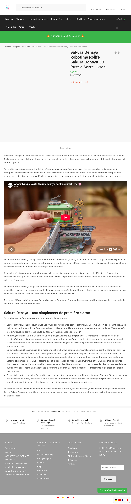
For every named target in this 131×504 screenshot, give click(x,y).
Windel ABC (42, 474)
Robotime (26, 46)
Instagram (73, 452)
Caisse (122, 10)
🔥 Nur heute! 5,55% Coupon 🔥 (65, 36)
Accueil (8, 46)
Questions (110, 10)
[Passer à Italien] (127, 499)
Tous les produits (93, 411)
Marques (16, 46)
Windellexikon (43, 478)
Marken (40, 462)
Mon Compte (96, 10)
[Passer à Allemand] (116, 499)
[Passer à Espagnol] (119, 499)
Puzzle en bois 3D (69, 411)
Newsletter (42, 470)
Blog (39, 466)
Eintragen (108, 479)
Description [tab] (65, 148)
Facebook (72, 448)
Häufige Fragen (44, 458)
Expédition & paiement (15, 467)
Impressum (10, 448)
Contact (9, 452)
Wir (38, 450)
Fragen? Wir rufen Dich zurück (112, 490)
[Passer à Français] (123, 499)
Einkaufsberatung (45, 454)
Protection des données (16, 463)
